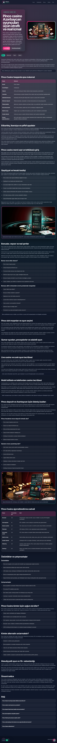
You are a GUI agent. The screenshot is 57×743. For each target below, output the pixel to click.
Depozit (20, 55)
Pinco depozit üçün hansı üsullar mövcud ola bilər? (13, 709)
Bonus (44, 2)
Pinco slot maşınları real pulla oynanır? (10, 713)
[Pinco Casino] (7, 2)
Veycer (15, 55)
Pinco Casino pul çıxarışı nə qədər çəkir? (11, 717)
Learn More (6, 48)
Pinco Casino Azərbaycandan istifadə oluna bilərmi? (13, 700)
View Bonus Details (16, 48)
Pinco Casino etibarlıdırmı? (8, 726)
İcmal (34, 2)
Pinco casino (4, 152)
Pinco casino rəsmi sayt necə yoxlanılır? (11, 705)
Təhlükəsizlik (39, 2)
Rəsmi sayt (9, 55)
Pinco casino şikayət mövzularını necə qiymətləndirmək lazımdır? (17, 722)
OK (6, 740)
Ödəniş (49, 2)
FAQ (53, 2)
